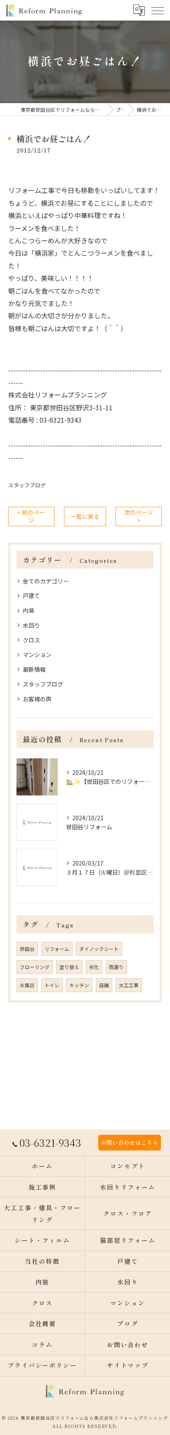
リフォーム (57, 949)
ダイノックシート (99, 949)
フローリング (35, 967)
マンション (37, 654)
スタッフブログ (27, 485)
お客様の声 (37, 699)
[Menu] (157, 10)
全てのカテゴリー (46, 581)
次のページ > (138, 516)
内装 (28, 610)
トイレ (52, 985)
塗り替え (69, 967)
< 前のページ (31, 516)
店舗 (104, 985)
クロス (31, 640)
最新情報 (34, 669)
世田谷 (27, 949)
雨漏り (116, 967)
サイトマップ (128, 1365)
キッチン (79, 985)
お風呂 (27, 985)
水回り (31, 625)
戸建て (31, 595)
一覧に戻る (85, 516)
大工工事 (129, 985)
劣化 (94, 967)
